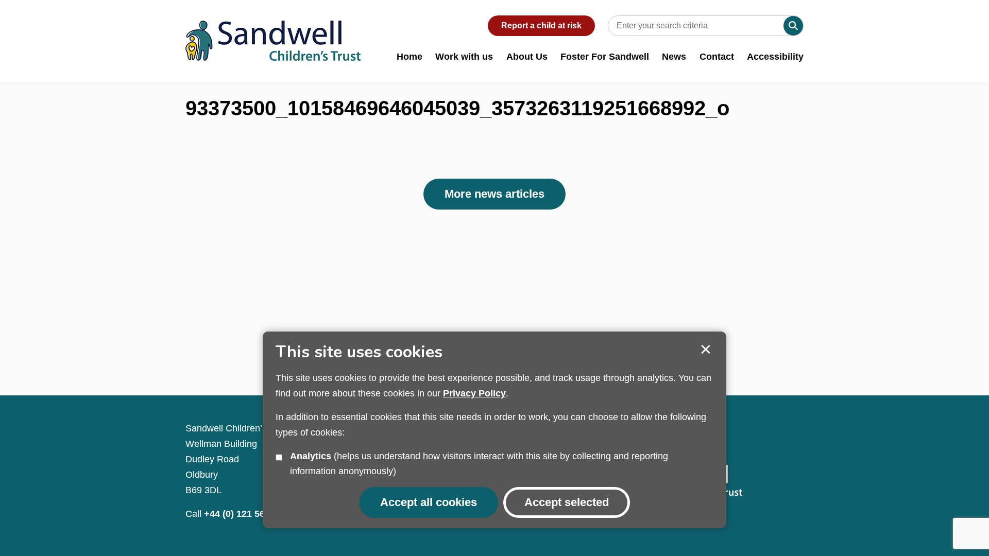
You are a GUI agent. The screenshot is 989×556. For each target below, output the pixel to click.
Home (409, 56)
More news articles (494, 193)
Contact (717, 56)
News (674, 56)
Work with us (464, 56)
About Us (527, 56)
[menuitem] (409, 62)
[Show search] (793, 26)
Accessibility (775, 56)
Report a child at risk (541, 25)
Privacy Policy (474, 393)
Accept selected (705, 349)
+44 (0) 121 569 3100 (248, 514)
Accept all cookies (428, 502)
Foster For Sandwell (604, 56)
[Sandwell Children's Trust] (273, 30)
